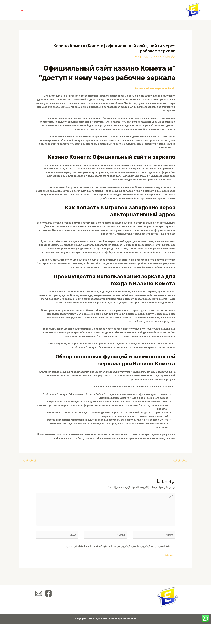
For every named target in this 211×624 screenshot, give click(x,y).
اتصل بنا (36, 10)
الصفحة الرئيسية (101, 10)
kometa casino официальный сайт (155, 88)
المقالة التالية (28, 460)
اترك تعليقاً (169, 56)
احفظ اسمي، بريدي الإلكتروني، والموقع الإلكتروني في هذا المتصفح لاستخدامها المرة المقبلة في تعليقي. (118, 546)
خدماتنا (57, 10)
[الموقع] (57, 535)
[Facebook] (48, 593)
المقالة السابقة (182, 460)
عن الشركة (76, 10)
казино (158, 56)
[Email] (38, 593)
